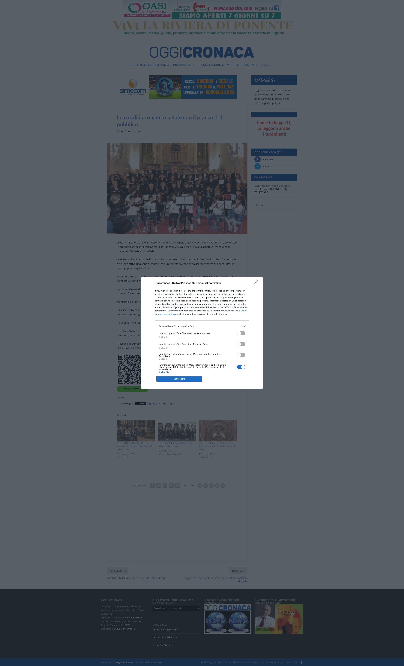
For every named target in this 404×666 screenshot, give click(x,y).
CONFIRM (179, 379)
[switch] (241, 333)
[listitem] (202, 326)
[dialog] (202, 333)
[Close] (257, 283)
